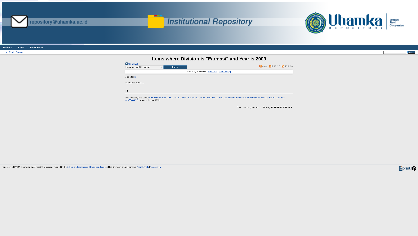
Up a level (133, 64)
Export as (130, 67)
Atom (264, 66)
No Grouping (225, 71)
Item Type (212, 71)
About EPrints (143, 167)
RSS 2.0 (288, 66)
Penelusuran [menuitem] (36, 47)
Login (4, 52)
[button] (175, 67)
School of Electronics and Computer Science (87, 167)
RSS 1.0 (275, 66)
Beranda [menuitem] (7, 47)
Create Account (16, 52)
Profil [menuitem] (21, 47)
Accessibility (155, 167)
